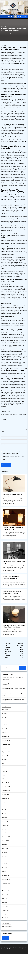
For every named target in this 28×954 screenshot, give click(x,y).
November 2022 (6, 883)
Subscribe (6, 938)
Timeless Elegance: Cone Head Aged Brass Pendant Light (12, 684)
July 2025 (4, 759)
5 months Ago (11, 503)
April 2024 (4, 817)
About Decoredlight (6, 926)
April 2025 (4, 771)
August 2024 (5, 802)
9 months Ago (11, 585)
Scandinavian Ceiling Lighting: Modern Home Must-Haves (13, 700)
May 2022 (4, 898)
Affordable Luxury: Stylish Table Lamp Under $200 (13, 528)
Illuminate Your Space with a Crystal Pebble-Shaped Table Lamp (14, 626)
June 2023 (4, 856)
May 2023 (4, 860)
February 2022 (5, 910)
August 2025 (5, 755)
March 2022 (5, 906)
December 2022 (6, 879)
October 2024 (5, 794)
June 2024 (4, 809)
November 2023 (6, 836)
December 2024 (6, 786)
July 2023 (4, 852)
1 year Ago (9, 33)
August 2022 (5, 894)
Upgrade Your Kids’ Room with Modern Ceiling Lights (13, 694)
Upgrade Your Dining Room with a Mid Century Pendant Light (13, 678)
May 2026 (4, 721)
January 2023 (5, 875)
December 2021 (5, 918)
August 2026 (5, 709)
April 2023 (4, 863)
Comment (4, 419)
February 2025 (5, 779)
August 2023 (5, 848)
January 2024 (5, 829)
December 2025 (6, 740)
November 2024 (6, 790)
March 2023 (5, 867)
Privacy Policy (5, 928)
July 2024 (4, 806)
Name (3, 431)
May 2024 (4, 813)
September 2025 (6, 752)
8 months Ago (11, 536)
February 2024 (5, 825)
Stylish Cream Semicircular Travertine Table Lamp (11, 577)
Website (3, 445)
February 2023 (5, 871)
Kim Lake (3, 33)
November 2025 (6, 744)
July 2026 (4, 713)
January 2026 (5, 736)
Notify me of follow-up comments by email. (13, 456)
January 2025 (5, 782)
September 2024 (6, 798)
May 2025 (4, 767)
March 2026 (5, 728)
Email (3, 438)
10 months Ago (11, 634)
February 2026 (5, 732)
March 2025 (5, 775)
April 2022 (4, 902)
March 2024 (5, 821)
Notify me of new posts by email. (11, 459)
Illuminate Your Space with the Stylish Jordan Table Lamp (12, 592)
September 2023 (6, 844)
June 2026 (4, 717)
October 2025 (5, 748)
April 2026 (4, 725)
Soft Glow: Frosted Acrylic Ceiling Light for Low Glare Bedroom (13, 689)
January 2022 (5, 914)
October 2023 (5, 840)
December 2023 (6, 833)
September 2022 (6, 891)
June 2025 (4, 763)
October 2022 (5, 887)
